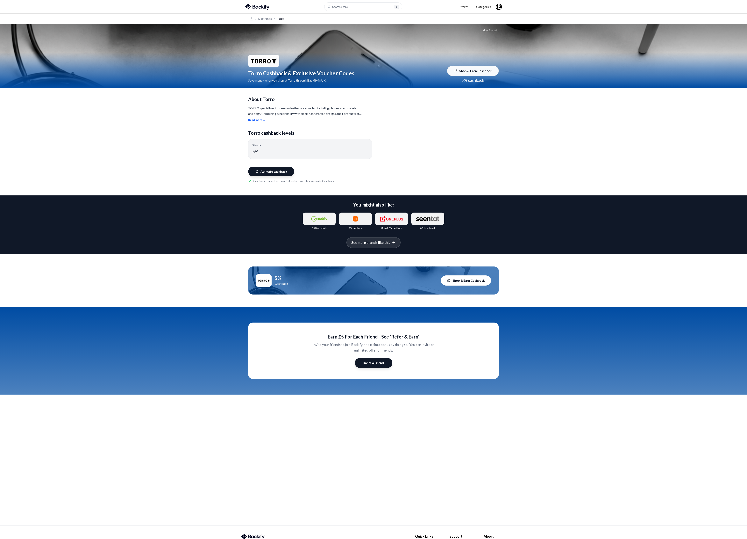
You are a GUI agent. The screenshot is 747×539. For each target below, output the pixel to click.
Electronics (265, 18)
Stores (464, 7)
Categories (483, 7)
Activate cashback (273, 171)
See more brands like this (370, 242)
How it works (491, 30)
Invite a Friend (373, 363)
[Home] (251, 18)
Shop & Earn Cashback (475, 71)
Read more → (257, 119)
